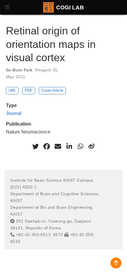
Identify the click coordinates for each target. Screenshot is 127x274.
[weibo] (91, 146)
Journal (14, 113)
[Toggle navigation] (7, 7)
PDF (28, 90)
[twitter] (35, 146)
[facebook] (46, 146)
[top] (115, 263)
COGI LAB (70, 7)
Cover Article (52, 90)
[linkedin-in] (69, 146)
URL (12, 90)
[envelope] (57, 146)
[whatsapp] (80, 146)
